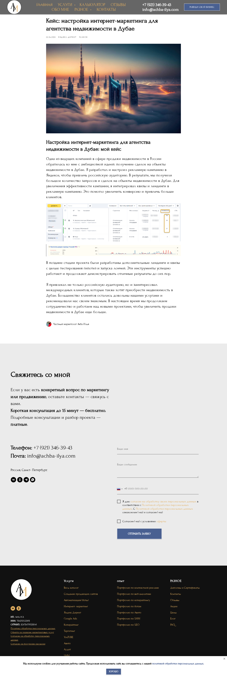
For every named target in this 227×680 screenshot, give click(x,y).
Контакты (175, 594)
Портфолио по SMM (128, 618)
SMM (67, 655)
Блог (173, 618)
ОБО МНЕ (60, 9)
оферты (161, 521)
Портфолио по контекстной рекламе (138, 587)
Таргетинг (69, 631)
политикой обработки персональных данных (177, 663)
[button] (202, 7)
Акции (173, 606)
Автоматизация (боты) (76, 600)
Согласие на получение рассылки (28, 643)
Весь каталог (71, 587)
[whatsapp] (32, 479)
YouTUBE (68, 637)
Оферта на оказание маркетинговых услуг (32, 632)
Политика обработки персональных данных (33, 628)
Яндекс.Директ (72, 612)
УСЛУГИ (65, 4)
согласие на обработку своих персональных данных (163, 501)
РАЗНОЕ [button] (81, 9)
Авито (67, 643)
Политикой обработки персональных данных (164, 508)
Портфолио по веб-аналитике (134, 594)
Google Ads (70, 618)
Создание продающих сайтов (81, 594)
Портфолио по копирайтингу (133, 600)
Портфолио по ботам (129, 606)
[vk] (13, 479)
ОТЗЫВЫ (118, 4)
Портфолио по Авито (129, 612)
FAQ (172, 624)
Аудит (67, 649)
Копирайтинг (71, 624)
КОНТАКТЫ (106, 9)
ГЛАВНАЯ (44, 4)
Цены (173, 612)
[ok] (20, 479)
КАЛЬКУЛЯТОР (92, 4)
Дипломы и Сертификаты (185, 587)
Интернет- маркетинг (76, 606)
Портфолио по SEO (128, 624)
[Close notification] (224, 659)
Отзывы (174, 600)
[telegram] (26, 479)
